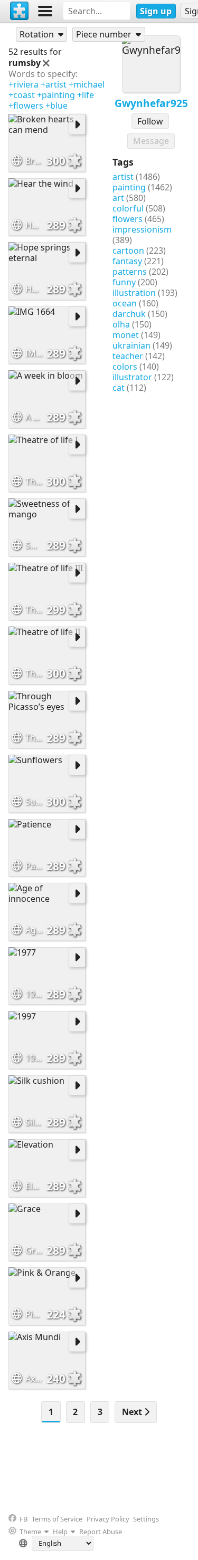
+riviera (23, 84)
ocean (124, 303)
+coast (21, 95)
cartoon (128, 250)
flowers (127, 219)
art (118, 198)
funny (124, 282)
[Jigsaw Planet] (19, 11)
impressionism (142, 229)
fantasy (127, 261)
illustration (134, 292)
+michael (87, 84)
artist (123, 176)
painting (129, 187)
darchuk (129, 314)
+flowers (25, 105)
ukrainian (131, 345)
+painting (56, 95)
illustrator (132, 377)
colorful (128, 208)
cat (118, 387)
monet (125, 335)
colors (124, 366)
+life (85, 95)
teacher (127, 356)
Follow (150, 121)
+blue (56, 105)
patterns (129, 271)
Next (133, 1412)
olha (121, 324)
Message (151, 141)
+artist (54, 84)
